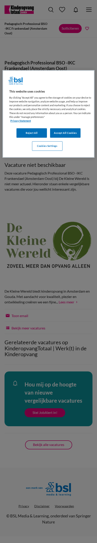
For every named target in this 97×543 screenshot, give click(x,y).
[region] (48, 114)
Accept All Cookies (65, 132)
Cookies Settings (47, 145)
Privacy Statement (20, 120)
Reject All (32, 132)
